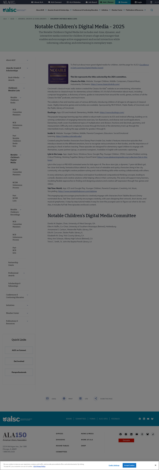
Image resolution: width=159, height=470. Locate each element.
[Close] (155, 465)
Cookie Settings (114, 465)
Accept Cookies (129, 465)
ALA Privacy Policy (39, 466)
